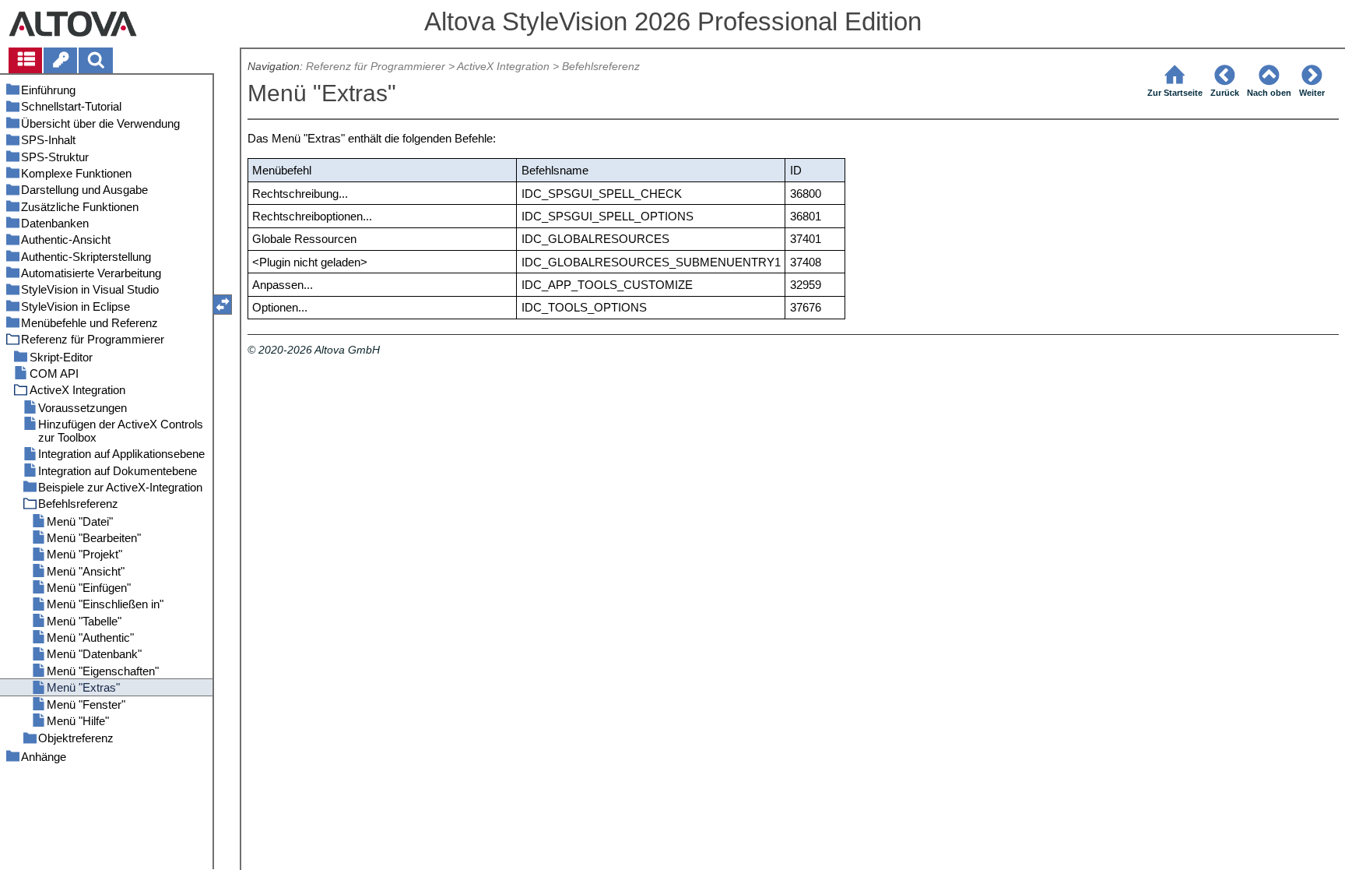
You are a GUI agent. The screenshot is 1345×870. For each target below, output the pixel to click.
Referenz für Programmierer (375, 66)
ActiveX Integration (503, 66)
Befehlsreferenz (601, 66)
